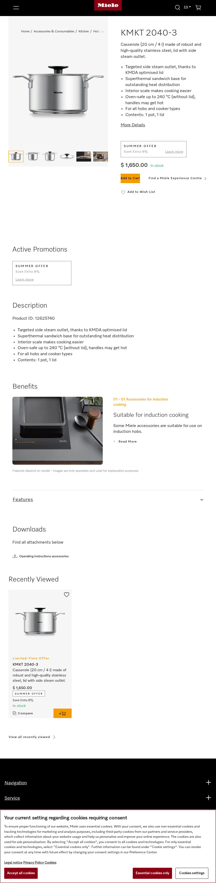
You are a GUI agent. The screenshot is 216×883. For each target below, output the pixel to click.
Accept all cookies (21, 873)
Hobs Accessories (106, 31)
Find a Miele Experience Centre (175, 178)
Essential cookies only (152, 873)
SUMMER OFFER (29, 694)
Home (25, 31)
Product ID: (23, 319)
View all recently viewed (29, 737)
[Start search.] (177, 7)
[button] (41, 7)
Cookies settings (191, 873)
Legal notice (13, 862)
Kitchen (83, 31)
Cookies (50, 862)
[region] (108, 846)
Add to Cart (130, 178)
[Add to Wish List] (67, 594)
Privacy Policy (33, 862)
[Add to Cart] (62, 713)
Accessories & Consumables (54, 31)
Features (23, 499)
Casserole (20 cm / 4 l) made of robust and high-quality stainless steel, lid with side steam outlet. (39, 675)
